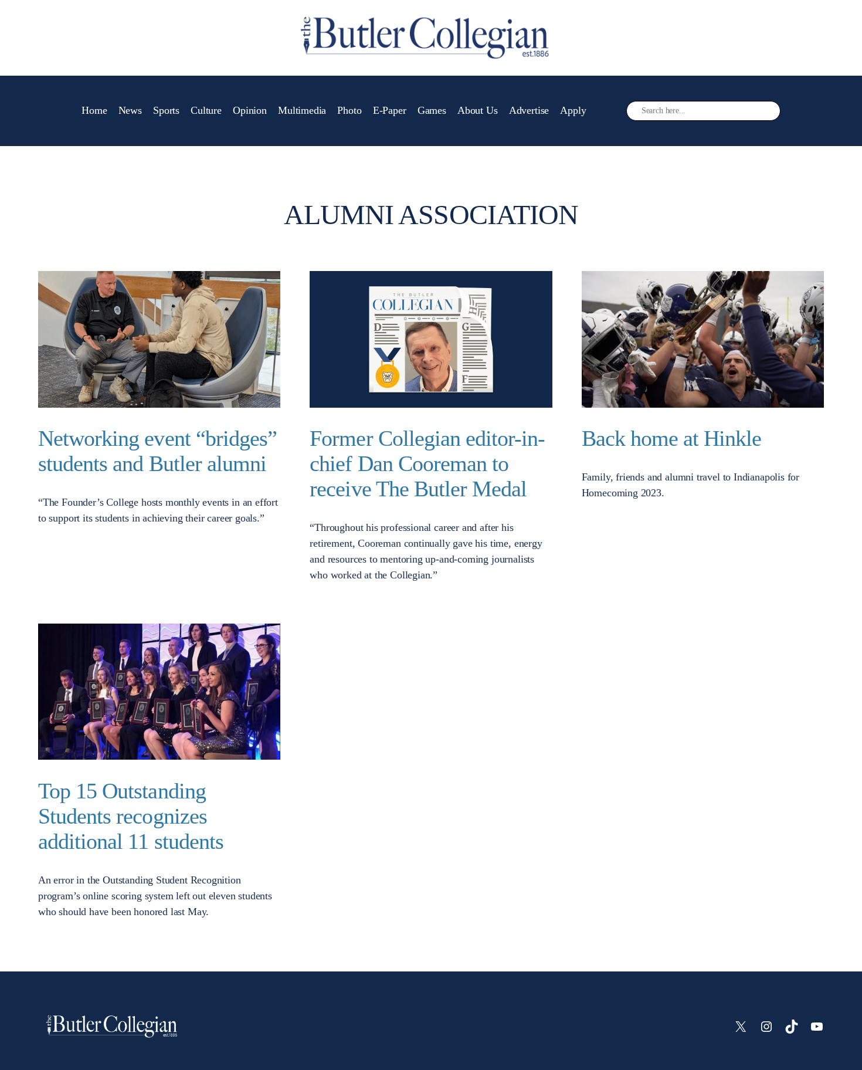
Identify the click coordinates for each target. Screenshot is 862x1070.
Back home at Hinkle (672, 438)
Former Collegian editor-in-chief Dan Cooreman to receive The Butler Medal (427, 463)
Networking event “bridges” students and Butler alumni (157, 451)
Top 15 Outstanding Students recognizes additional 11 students (130, 816)
